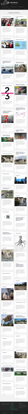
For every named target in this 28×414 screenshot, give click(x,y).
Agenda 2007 (4, 352)
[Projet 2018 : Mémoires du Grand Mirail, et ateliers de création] (21, 136)
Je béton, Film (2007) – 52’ (20, 350)
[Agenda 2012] (7, 294)
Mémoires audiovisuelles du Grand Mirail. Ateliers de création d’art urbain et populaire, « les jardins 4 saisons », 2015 (20, 219)
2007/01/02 (4, 362)
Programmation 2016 (6, 173)
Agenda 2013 (18, 280)
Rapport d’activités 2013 (6, 273)
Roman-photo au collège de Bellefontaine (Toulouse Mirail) (20, 84)
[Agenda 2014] (7, 255)
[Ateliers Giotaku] (21, 243)
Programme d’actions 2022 (7, 38)
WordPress (12, 412)
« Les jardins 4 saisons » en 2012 (20, 302)
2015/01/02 (4, 244)
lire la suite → (17, 33)
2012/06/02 (4, 309)
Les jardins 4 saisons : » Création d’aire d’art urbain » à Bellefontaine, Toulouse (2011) (20, 316)
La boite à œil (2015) (6, 211)
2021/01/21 (17, 58)
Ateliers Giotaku (18, 233)
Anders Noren (23, 412)
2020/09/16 (17, 104)
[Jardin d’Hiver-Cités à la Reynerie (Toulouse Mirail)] (21, 68)
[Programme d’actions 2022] (7, 44)
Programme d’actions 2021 (20, 39)
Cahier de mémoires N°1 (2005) (20, 369)
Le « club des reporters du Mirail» (19, 17)
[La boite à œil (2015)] (7, 216)
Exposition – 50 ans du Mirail (7, 85)
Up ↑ (26, 412)
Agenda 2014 (4, 248)
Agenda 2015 (18, 195)
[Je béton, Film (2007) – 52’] (21, 354)
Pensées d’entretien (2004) (6, 383)
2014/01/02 (17, 277)
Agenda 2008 (4, 338)
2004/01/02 (4, 394)
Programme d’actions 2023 (7, 16)
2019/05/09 (17, 126)
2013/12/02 (4, 283)
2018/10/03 (4, 131)
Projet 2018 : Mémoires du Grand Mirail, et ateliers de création (20, 130)
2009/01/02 (17, 346)
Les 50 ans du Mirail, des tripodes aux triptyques (6, 135)
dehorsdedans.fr (14, 2)
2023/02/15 (4, 35)
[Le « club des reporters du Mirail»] (21, 23)
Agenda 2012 (4, 286)
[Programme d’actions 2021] (21, 45)
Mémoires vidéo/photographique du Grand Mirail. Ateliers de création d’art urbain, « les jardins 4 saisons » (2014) (20, 265)
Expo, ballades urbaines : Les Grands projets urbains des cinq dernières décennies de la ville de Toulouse (20, 108)
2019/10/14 (4, 107)
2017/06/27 (4, 150)
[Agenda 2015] (21, 201)
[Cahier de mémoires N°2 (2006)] (7, 369)
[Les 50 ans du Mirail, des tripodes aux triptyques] (7, 139)
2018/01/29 (17, 148)
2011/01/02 (17, 332)
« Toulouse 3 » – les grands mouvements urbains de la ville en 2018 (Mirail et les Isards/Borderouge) (7, 111)
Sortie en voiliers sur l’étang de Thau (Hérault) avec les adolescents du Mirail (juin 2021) (7, 62)
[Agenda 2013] (21, 286)
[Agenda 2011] (7, 320)
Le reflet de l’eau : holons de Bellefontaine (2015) (7, 188)
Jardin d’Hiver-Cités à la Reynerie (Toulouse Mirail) (20, 62)
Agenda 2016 (18, 175)
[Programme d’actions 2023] (7, 22)
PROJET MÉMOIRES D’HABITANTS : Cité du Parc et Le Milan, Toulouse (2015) (7, 233)
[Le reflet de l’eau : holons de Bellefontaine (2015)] (7, 194)
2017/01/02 (4, 170)
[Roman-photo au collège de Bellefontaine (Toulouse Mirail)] (21, 90)
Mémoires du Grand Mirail (20, 388)
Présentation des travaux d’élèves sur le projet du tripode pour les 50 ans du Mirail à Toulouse (20, 153)
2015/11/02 (4, 208)
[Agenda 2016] (21, 180)
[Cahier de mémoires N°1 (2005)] (21, 373)
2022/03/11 (4, 57)
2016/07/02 (17, 192)
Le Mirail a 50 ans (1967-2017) (7, 153)
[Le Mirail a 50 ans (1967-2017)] (7, 158)
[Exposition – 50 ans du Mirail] (7, 93)
